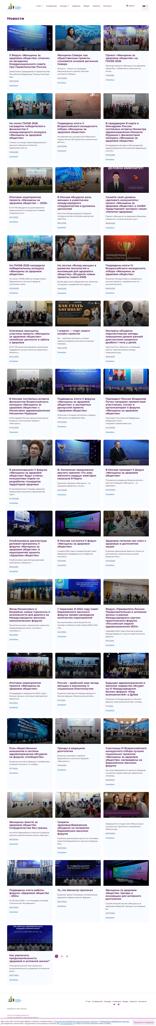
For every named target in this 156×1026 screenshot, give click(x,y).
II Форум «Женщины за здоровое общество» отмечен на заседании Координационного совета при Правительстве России (29, 61)
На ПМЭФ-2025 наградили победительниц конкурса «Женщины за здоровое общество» (27, 270)
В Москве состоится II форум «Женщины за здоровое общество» (76, 543)
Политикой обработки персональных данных (76, 1021)
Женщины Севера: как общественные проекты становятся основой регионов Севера (77, 59)
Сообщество (51, 6)
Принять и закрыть (144, 1022)
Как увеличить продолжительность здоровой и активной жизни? (29, 958)
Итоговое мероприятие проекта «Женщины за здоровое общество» (25, 685)
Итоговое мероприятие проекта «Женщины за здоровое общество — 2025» (28, 200)
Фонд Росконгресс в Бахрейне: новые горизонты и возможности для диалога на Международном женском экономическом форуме (29, 615)
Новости (96, 6)
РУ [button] (147, 6)
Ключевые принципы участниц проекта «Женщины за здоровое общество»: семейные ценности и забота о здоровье (29, 336)
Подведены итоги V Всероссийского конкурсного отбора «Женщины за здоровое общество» (77, 128)
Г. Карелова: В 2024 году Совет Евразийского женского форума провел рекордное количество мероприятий (77, 613)
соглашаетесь (66, 1023)
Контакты (107, 6)
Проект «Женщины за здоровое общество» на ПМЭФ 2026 (122, 58)
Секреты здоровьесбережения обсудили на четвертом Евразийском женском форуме (73, 828)
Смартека (76, 6)
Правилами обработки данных (114, 1021)
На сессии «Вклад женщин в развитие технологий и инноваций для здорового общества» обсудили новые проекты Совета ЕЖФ (76, 271)
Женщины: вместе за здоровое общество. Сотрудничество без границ (28, 825)
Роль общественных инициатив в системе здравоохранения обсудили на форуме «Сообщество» (28, 752)
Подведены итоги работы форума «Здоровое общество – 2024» (29, 893)
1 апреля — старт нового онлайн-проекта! (73, 332)
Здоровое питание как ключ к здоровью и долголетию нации (126, 543)
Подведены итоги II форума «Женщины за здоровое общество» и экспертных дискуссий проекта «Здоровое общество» (76, 404)
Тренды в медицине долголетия (71, 750)
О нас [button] (38, 6)
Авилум (24, 1009)
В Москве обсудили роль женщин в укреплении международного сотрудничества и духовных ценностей (76, 203)
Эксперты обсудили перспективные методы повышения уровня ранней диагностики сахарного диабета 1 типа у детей (124, 336)
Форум (86, 6)
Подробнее (13, 85)
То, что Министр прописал (75, 890)
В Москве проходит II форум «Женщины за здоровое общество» (125, 472)
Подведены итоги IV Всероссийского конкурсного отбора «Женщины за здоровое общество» (126, 270)
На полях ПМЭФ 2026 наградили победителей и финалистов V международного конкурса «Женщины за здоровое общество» (27, 130)
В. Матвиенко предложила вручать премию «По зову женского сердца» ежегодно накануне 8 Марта (76, 474)
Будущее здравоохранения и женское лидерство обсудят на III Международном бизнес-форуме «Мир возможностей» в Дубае (125, 688)
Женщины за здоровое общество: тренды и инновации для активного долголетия (123, 894)
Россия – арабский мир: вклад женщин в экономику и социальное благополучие (77, 685)
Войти (131, 6)
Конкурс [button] (64, 6)
